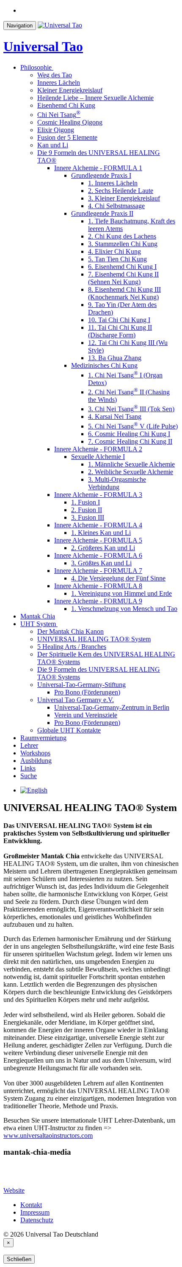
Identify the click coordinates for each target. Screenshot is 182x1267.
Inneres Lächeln (58, 82)
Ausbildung (36, 760)
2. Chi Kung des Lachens (122, 236)
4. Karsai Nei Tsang (114, 416)
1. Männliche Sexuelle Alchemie (131, 464)
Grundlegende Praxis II (102, 213)
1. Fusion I (85, 502)
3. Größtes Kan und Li (101, 563)
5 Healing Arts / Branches (71, 646)
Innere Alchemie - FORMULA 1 (98, 167)
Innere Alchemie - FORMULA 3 (98, 494)
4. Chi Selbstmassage (116, 205)
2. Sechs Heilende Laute (120, 190)
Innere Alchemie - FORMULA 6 (98, 555)
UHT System (38, 623)
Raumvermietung (43, 737)
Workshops (35, 753)
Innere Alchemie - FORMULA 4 (98, 525)
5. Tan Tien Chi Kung (117, 259)
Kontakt (31, 1204)
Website (14, 1190)
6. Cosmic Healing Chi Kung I (129, 433)
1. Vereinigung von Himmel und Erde (121, 593)
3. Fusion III (87, 517)
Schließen (19, 1259)
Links (28, 768)
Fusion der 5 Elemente (67, 137)
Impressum (35, 1212)
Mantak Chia (37, 616)
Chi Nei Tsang (58, 114)
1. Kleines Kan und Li (101, 532)
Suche (28, 775)
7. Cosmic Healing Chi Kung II (130, 441)
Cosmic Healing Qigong (69, 122)
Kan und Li (52, 145)
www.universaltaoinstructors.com (48, 1135)
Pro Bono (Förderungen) (87, 692)
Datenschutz (36, 1220)
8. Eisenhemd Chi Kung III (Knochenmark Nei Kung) (124, 293)
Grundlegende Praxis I (101, 175)
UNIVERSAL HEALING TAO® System (94, 639)
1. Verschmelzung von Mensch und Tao (124, 608)
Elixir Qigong (55, 129)
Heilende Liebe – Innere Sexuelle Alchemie (95, 97)
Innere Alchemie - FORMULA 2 (98, 449)
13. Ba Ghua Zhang (114, 357)
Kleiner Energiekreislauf (69, 90)
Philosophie (36, 67)
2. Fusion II (86, 509)
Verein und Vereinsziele (85, 715)
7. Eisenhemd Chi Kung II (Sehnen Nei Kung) (123, 278)
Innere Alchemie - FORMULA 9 (98, 601)
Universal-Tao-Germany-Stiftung (81, 684)
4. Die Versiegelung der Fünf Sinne (118, 578)
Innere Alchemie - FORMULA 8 (98, 585)
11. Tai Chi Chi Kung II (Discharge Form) (120, 331)
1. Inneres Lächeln (113, 183)
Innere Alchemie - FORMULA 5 (98, 540)
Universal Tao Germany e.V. (75, 699)
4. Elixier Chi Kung (114, 251)
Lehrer (29, 745)
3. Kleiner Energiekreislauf (124, 198)
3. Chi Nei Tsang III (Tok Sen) (131, 408)
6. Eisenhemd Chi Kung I (122, 266)
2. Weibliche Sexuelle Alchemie (130, 471)
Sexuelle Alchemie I (98, 456)
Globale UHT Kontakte (69, 730)
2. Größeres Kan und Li (103, 547)
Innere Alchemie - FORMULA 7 (98, 570)
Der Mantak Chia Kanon (70, 631)
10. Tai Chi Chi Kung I (119, 319)
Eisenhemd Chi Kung (66, 105)
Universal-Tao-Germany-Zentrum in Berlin (111, 707)
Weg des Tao (54, 75)
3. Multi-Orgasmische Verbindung (117, 483)
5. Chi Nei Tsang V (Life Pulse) (133, 426)
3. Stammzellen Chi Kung (122, 243)
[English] (33, 790)
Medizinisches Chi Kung (104, 365)
